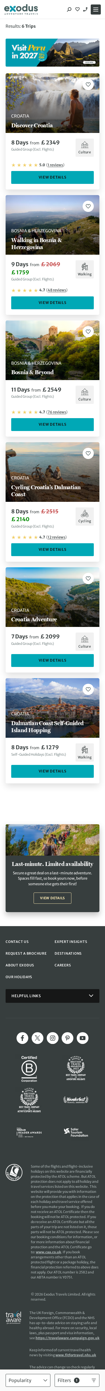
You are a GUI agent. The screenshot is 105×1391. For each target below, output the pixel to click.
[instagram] (53, 1038)
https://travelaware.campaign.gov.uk (67, 1338)
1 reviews (55, 165)
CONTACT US (17, 942)
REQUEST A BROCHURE (26, 953)
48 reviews (57, 290)
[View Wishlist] (78, 9)
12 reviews (56, 537)
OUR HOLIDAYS (19, 977)
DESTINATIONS (68, 953)
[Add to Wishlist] (88, 84)
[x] (37, 1038)
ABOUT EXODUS (20, 965)
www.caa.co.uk (48, 1252)
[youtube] (82, 1038)
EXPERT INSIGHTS (71, 942)
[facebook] (22, 1038)
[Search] (69, 9)
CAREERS (63, 965)
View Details (53, 177)
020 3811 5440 (86, 9)
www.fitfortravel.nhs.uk (75, 1355)
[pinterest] (67, 1038)
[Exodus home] (21, 9)
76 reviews (57, 412)
